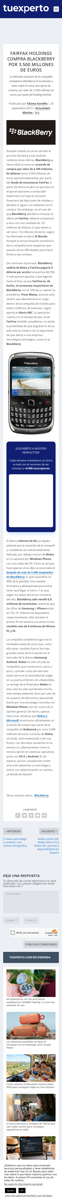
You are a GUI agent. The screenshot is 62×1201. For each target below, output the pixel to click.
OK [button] (22, 1190)
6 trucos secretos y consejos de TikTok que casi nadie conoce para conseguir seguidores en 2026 (30, 1126)
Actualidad (42, 108)
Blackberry (41, 795)
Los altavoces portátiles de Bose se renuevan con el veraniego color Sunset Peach (28, 1044)
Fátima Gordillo (37, 103)
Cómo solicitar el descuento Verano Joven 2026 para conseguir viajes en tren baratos (30, 1086)
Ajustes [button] (10, 1190)
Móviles (27, 112)
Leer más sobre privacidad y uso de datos (28, 1195)
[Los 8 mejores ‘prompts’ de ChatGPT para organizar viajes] (31, 1150)
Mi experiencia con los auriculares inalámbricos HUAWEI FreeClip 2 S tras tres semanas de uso (30, 1002)
